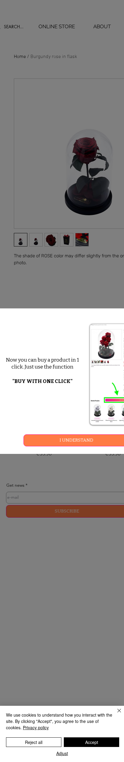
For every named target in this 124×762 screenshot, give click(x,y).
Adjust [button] (62, 753)
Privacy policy (36, 727)
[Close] (115, 714)
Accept (91, 742)
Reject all (33, 742)
